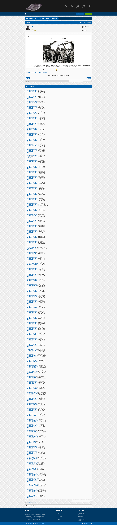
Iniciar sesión (81, 13)
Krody (35, 247)
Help (59, 519)
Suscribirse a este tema (31, 502)
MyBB (31, 523)
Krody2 (35, 459)
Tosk (32, 26)
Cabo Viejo (35, 206)
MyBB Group (41, 523)
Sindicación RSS (82, 514)
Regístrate (89, 13)
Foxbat (34, 442)
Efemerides (54, 18)
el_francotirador (36, 95)
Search (59, 514)
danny (34, 252)
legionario (36, 263)
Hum (36, 349)
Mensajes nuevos (83, 516)
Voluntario (35, 355)
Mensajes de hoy (82, 517)
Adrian (34, 334)
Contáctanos (81, 513)
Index (59, 513)
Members (60, 516)
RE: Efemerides (30, 90)
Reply (89, 78)
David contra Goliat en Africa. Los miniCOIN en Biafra (36, 72)
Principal (42, 18)
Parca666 (36, 485)
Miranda (35, 101)
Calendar (59, 517)
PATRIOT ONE (35, 346)
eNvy (87, 523)
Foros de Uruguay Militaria (31, 18)
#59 (90, 32)
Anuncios (48, 18)
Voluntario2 (35, 361)
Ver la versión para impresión (32, 500)
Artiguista (35, 90)
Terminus (35, 97)
